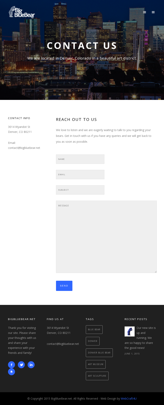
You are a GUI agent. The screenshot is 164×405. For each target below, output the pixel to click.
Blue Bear (94, 329)
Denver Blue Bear (99, 352)
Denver (92, 341)
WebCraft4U (129, 398)
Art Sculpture (97, 375)
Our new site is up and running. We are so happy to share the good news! (140, 338)
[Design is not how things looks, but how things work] (130, 331)
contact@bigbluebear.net (63, 344)
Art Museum (95, 364)
